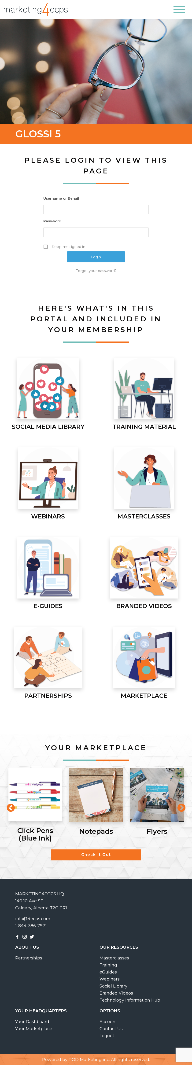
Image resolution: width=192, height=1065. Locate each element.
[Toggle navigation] (179, 9)
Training (108, 965)
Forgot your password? (96, 270)
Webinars (110, 979)
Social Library (113, 986)
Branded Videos (116, 993)
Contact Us (111, 1028)
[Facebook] (17, 936)
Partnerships (28, 958)
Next (179, 806)
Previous (8, 806)
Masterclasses (114, 958)
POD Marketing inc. (89, 1059)
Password (52, 221)
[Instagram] (24, 936)
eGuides (108, 972)
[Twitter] (32, 936)
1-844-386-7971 (31, 925)
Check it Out (96, 854)
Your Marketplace (33, 1028)
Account (108, 1021)
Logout (107, 1035)
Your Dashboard (32, 1021)
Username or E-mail (61, 198)
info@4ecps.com (32, 918)
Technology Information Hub (130, 1000)
